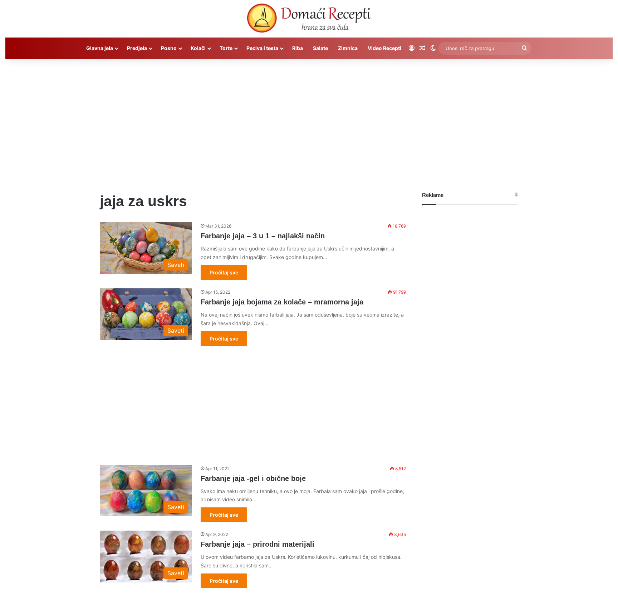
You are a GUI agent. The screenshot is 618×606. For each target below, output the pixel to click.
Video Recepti (384, 48)
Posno (169, 48)
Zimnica (348, 48)
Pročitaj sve (224, 272)
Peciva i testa (262, 48)
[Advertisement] (309, 119)
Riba (297, 48)
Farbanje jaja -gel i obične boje (253, 478)
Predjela (137, 48)
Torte (226, 48)
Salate (320, 48)
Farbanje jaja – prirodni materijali (257, 544)
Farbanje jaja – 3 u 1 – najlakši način (263, 236)
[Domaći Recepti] (309, 20)
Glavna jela (99, 48)
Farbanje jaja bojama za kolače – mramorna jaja (282, 302)
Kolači (198, 48)
